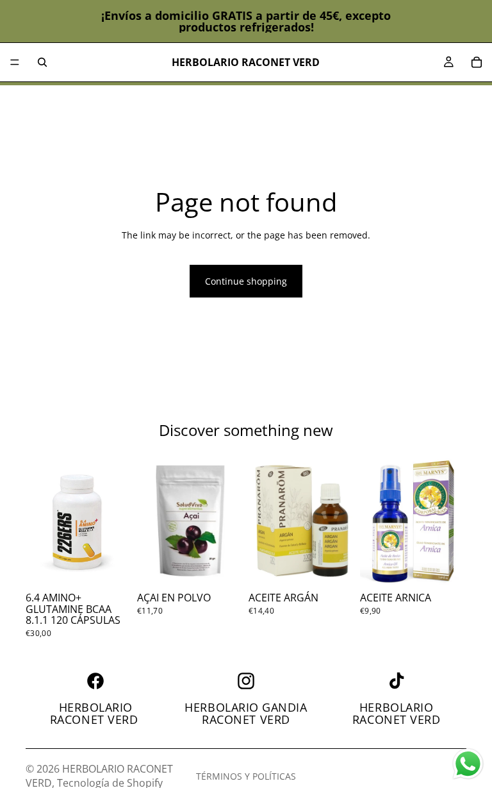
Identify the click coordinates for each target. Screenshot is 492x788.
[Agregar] (112, 567)
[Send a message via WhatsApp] (468, 764)
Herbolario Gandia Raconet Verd (245, 714)
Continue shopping (246, 281)
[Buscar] (42, 62)
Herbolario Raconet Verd (96, 714)
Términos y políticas (246, 776)
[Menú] (14, 62)
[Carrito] (477, 62)
